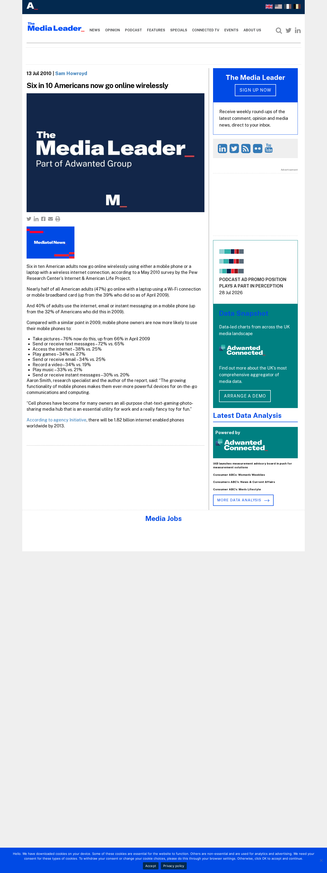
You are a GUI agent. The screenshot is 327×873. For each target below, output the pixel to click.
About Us (252, 30)
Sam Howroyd (71, 73)
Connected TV (205, 30)
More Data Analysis (239, 500)
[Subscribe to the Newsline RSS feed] (247, 148)
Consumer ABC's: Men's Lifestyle (237, 489)
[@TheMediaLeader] (288, 30)
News (95, 30)
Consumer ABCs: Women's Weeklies (239, 474)
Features (156, 30)
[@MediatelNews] (235, 148)
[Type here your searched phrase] (279, 30)
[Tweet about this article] (29, 218)
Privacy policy (173, 866)
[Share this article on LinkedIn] (36, 218)
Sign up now (255, 90)
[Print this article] (57, 218)
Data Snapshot (243, 313)
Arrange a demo (245, 395)
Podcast (133, 30)
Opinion (112, 30)
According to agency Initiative (56, 419)
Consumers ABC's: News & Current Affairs (244, 482)
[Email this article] (50, 218)
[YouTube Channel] (269, 148)
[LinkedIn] (298, 30)
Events (231, 30)
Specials (178, 30)
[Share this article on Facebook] (43, 218)
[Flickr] (258, 148)
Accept (150, 866)
